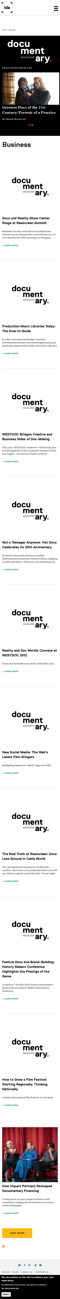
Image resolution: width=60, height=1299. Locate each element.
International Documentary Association (7, 7)
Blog (15, 1272)
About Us (27, 1272)
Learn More (11, 245)
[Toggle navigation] (56, 7)
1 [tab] (29, 125)
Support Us (42, 1272)
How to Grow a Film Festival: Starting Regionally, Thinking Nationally (24, 1084)
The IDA (5, 1272)
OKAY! (6, 1294)
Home (4, 29)
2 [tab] (32, 125)
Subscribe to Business (3, 1246)
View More (17, 1233)
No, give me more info (10, 1288)
